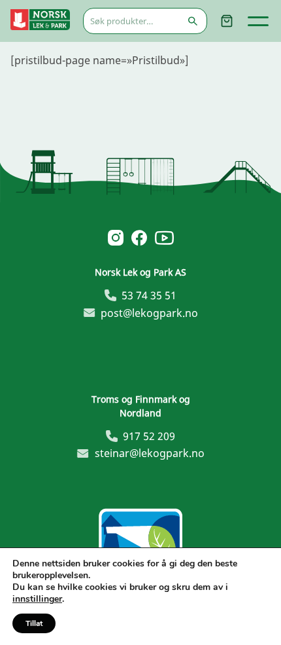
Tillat (33, 623)
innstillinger (37, 599)
